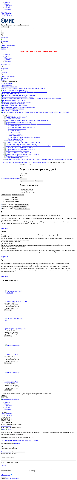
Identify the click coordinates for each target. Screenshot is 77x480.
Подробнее (4, 228)
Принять (4, 395)
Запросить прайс (6, 426)
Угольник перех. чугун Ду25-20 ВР (16, 301)
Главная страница (6, 162)
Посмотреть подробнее (21, 204)
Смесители (13, 87)
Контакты (8, 9)
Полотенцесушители (22, 100)
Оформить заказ (6, 452)
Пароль (31, 470)
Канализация (15, 93)
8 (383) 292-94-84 (6, 15)
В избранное (38, 181)
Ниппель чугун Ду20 (11, 354)
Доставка (7, 7)
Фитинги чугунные (41, 162)
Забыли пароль (5, 475)
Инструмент (14, 110)
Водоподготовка (18, 109)
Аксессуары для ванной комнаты (34, 88)
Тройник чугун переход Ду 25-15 (15, 329)
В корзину (23, 179)
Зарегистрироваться (12, 478)
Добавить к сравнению (27, 181)
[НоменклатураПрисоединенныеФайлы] (10, 178)
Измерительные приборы (26, 107)
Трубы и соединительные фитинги (36, 92)
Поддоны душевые (20, 105)
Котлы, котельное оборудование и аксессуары (46, 98)
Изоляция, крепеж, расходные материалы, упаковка (52, 112)
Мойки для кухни (19, 103)
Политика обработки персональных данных (24, 440)
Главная (7, 2)
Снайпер (17, 443)
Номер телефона (6, 470)
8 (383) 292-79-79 (6, 14)
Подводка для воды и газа (27, 95)
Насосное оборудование (25, 97)
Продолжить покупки (18, 452)
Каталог (7, 4)
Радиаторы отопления (23, 102)
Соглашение (5, 440)
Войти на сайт (5, 12)
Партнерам (8, 5)
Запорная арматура (20, 90)
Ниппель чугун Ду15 (11, 382)
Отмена (3, 465)
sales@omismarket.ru (12, 399)
